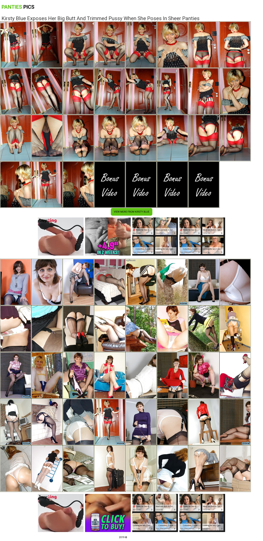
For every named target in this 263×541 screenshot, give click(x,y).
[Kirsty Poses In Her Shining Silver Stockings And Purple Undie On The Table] (172, 468)
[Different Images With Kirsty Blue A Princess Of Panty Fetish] (109, 282)
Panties (18, 7)
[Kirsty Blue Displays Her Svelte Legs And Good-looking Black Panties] (47, 375)
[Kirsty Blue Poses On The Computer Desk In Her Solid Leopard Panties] (141, 375)
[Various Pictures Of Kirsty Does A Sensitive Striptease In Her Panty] (78, 468)
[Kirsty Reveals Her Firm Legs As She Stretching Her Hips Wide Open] (15, 422)
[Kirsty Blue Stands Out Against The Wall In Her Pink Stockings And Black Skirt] (203, 375)
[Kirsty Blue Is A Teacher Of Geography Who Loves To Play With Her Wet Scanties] (235, 422)
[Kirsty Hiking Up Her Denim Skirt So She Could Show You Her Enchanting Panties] (235, 328)
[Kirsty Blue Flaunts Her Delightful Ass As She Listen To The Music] (141, 282)
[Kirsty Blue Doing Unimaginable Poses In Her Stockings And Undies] (47, 468)
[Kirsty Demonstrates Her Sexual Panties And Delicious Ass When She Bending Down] (141, 422)
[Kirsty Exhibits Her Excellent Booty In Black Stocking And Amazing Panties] (235, 282)
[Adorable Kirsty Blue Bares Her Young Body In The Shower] (15, 468)
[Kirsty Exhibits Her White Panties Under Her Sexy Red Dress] (172, 375)
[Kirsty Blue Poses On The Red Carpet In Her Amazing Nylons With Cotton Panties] (235, 375)
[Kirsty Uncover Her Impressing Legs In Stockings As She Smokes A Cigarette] (109, 328)
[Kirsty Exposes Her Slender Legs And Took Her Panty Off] (47, 328)
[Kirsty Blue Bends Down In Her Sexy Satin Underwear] (15, 375)
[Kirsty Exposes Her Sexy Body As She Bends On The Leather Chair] (78, 282)
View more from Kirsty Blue (131, 211)
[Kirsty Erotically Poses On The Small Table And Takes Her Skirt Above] (203, 422)
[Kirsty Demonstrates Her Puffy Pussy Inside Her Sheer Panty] (109, 375)
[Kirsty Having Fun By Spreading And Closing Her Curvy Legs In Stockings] (235, 468)
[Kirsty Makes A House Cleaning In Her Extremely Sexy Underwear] (141, 468)
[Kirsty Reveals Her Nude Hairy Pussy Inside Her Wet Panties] (172, 422)
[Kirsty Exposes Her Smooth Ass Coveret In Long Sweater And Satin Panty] (15, 282)
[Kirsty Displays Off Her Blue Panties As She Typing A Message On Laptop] (203, 468)
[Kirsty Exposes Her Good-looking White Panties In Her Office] (78, 422)
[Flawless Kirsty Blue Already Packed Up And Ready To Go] (109, 468)
